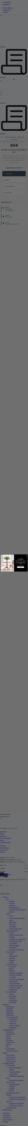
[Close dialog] (26, 555)
